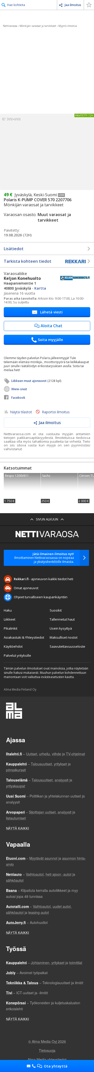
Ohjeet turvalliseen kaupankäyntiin (40, 597)
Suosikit (56, 610)
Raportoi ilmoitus (56, 412)
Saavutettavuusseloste (67, 646)
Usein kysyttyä (61, 628)
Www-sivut (19, 389)
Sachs (59, 488)
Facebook (18, 397)
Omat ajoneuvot (26, 588)
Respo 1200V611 (22, 488)
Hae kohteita (16, 5)
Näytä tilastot (21, 412)
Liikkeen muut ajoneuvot (36, 381)
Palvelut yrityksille (17, 655)
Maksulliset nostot (63, 637)
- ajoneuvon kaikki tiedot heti (43, 579)
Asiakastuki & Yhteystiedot (24, 637)
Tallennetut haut (62, 619)
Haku (8, 610)
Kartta (40, 288)
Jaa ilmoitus (73, 5)
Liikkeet (9, 619)
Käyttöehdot (13, 646)
